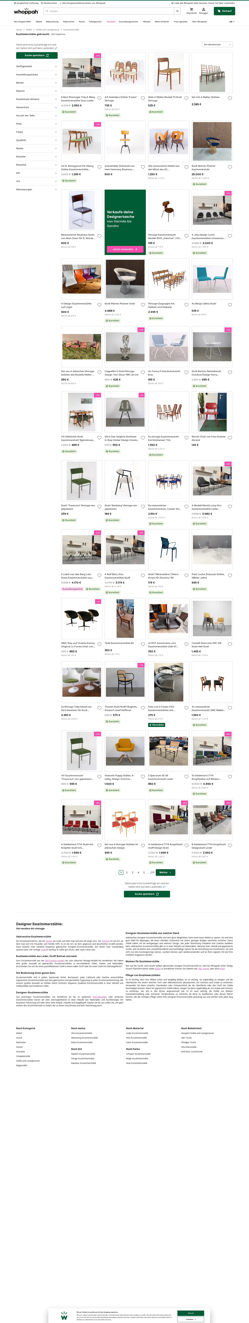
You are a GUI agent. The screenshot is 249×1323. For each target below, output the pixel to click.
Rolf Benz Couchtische (191, 1051)
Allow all (191, 1313)
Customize (189, 1319)
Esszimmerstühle (71, 29)
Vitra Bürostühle (189, 1047)
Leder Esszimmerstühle (137, 1033)
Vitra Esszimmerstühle (81, 1033)
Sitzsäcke (20, 1051)
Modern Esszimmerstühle (83, 1053)
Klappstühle (21, 1065)
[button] (171, 3)
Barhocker (21, 1042)
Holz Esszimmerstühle (136, 1037)
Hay (200, 968)
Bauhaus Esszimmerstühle (83, 1063)
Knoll (222, 968)
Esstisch (106, 941)
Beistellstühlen (100, 996)
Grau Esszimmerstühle (136, 1063)
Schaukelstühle (23, 1056)
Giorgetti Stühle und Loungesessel (197, 1033)
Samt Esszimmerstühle (137, 1042)
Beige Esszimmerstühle (137, 1058)
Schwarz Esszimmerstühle (138, 1053)
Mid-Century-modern (55, 960)
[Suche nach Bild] (177, 11)
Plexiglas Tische (188, 1042)
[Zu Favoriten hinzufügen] (99, 98)
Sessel (49, 941)
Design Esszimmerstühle (82, 1058)
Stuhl (43, 949)
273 (152, 872)
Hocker (19, 1047)
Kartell (206, 968)
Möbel (29, 29)
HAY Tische (186, 1037)
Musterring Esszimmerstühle (84, 1037)
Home (19, 29)
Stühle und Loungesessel (47, 29)
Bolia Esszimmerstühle (82, 1042)
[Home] (26, 11)
